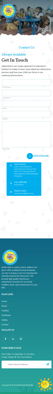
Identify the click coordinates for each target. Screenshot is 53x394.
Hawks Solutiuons (24, 385)
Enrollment (6, 315)
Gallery (5, 320)
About (4, 306)
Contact (5, 324)
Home (4, 301)
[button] (49, 8)
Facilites (5, 310)
